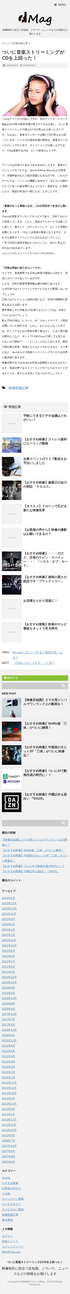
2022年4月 (8, 929)
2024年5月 (8, 898)
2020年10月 (9, 977)
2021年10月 (9, 945)
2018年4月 (8, 1008)
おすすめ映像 (10, 1183)
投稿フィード (10, 1241)
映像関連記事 (18, 388)
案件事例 (7, 1220)
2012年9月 (8, 1135)
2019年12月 (9, 982)
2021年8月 (8, 956)
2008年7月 (8, 1140)
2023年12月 (9, 903)
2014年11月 (9, 1087)
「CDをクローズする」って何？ (34, 663)
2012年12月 (9, 1119)
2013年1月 (8, 1114)
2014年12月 (9, 1082)
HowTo (6, 1177)
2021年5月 (8, 971)
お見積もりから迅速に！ (40, 600)
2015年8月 (8, 1045)
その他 (6, 1193)
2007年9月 (8, 1151)
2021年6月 (8, 966)
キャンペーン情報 (13, 1198)
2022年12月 (9, 908)
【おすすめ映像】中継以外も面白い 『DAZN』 (30, 871)
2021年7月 (8, 961)
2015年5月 (8, 1056)
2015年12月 (9, 1040)
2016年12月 (9, 1029)
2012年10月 (9, 1130)
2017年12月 (9, 1014)
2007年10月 (9, 1145)
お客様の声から (11, 1188)
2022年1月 (8, 935)
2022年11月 (9, 913)
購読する (12, 677)
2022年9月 (8, 919)
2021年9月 (8, 950)
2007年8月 (8, 1156)
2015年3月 (8, 1066)
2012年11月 (9, 1124)
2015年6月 (8, 1051)
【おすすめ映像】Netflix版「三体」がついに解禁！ (33, 850)
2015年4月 (8, 1061)
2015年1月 (8, 1077)
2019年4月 (8, 993)
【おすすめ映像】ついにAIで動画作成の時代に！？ (33, 866)
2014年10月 (9, 1093)
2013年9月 (8, 1109)
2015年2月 (8, 1072)
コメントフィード (13, 1246)
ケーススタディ (11, 1204)
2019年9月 (8, 987)
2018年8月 (8, 1003)
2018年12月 (9, 998)
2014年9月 (8, 1098)
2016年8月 (8, 1035)
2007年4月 (8, 1161)
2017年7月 (8, 1019)
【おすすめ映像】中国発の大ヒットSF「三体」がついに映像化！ (45, 751)
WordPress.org (11, 1251)
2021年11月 (9, 940)
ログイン (7, 1236)
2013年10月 (9, 1103)
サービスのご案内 (13, 1209)
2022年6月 (8, 924)
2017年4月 (8, 1024)
